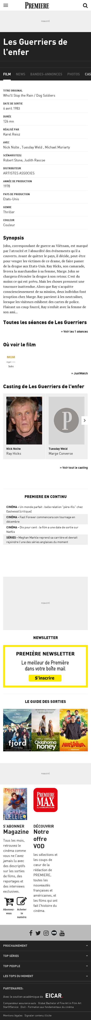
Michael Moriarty (57, 147)
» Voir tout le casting (74, 467)
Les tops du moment (18, 976)
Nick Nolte (11, 147)
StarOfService (10, 1007)
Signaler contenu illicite (38, 1015)
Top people (11, 966)
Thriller (9, 212)
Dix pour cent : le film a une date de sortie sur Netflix (42, 529)
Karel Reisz (11, 134)
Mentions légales (12, 1015)
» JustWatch (79, 373)
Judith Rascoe (34, 160)
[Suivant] (84, 420)
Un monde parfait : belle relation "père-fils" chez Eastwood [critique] (44, 509)
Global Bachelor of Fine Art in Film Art (59, 1003)
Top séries (11, 956)
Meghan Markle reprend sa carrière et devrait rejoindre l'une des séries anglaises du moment (41, 540)
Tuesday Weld (32, 147)
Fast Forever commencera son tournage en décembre (40, 519)
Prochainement (15, 945)
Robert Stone (12, 160)
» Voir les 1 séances (74, 331)
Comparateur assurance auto (19, 1003)
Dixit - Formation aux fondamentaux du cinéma (47, 1007)
